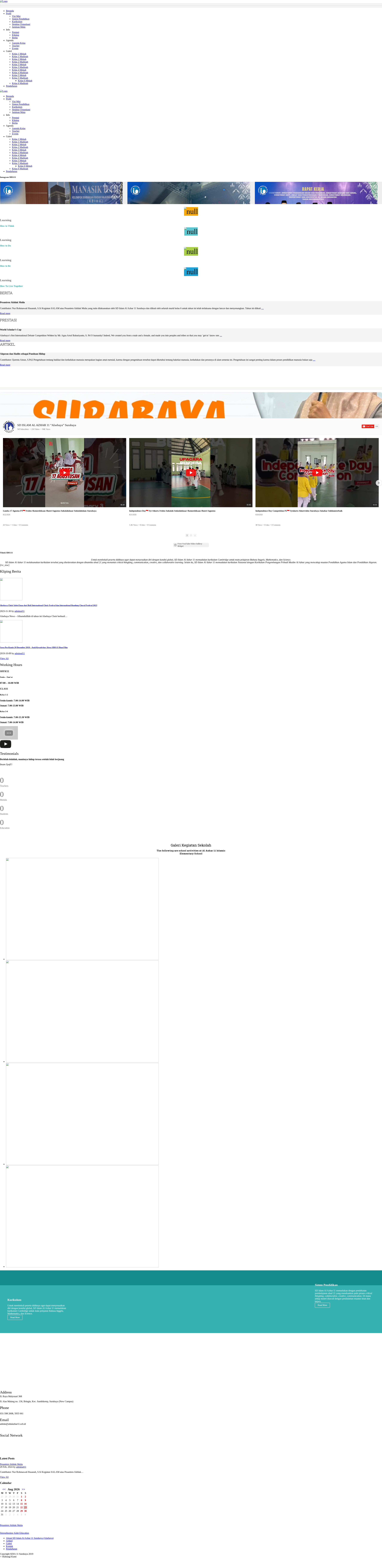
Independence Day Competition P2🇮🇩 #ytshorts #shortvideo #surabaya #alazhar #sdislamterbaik (298, 511)
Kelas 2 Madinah (20, 62)
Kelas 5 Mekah (19, 75)
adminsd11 (19, 611)
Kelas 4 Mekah (19, 70)
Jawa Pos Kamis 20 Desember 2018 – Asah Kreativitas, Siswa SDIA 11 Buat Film (34, 647)
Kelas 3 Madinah (20, 67)
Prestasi (15, 32)
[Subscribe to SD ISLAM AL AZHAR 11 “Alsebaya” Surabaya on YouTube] (370, 426)
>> (23, 1489)
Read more (5, 313)
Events (15, 48)
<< (4, 1489)
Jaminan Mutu (18, 27)
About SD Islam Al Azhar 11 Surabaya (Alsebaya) (30, 1538)
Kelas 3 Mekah (19, 64)
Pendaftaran (11, 86)
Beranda (10, 11)
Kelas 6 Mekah (25, 80)
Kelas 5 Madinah (20, 78)
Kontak (9, 1546)
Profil (8, 13)
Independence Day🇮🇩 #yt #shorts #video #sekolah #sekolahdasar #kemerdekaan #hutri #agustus (172, 511)
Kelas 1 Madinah (20, 56)
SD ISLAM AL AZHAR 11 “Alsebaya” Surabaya (46, 425)
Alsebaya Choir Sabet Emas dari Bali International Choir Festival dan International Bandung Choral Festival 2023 (48, 605)
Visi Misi (16, 16)
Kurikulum (17, 21)
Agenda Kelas (18, 43)
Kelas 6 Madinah (20, 83)
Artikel (9, 1541)
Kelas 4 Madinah (20, 72)
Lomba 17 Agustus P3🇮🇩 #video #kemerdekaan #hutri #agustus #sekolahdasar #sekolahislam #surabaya (49, 511)
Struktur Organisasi (21, 24)
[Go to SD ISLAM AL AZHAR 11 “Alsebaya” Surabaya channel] (9, 427)
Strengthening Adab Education (14, 1533)
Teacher (15, 45)
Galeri (9, 1543)
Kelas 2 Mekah (19, 59)
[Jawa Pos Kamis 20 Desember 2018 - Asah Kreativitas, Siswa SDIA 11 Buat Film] (11, 641)
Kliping (15, 35)
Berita (15, 37)
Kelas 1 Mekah (19, 54)
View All (4, 658)
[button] (3, 483)
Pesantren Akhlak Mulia (11, 1464)
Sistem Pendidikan (20, 19)
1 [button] (187, 535)
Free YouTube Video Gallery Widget (190, 545)
